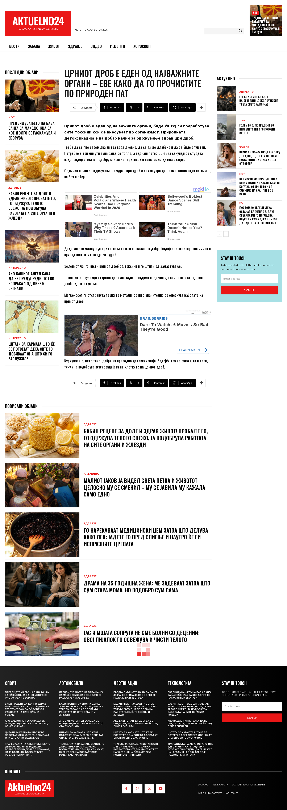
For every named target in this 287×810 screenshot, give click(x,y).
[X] (149, 788)
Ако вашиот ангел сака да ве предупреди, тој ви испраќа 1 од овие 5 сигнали (31, 281)
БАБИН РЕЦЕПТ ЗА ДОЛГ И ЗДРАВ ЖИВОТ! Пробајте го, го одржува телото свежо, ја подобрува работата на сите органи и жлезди (32, 206)
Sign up (249, 290)
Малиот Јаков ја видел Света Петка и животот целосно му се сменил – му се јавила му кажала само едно (144, 487)
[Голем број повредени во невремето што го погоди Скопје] (226, 127)
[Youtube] (160, 788)
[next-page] (226, 234)
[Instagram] (137, 788)
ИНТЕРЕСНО (17, 268)
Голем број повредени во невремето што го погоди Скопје (257, 129)
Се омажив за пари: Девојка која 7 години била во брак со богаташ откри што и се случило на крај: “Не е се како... (259, 186)
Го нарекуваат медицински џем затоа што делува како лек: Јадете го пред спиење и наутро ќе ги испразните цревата (146, 537)
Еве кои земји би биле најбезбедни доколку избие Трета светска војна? (258, 100)
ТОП (242, 120)
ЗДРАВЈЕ (14, 188)
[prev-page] (219, 234)
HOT (255, 12)
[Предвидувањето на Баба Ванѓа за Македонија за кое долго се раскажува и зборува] (32, 96)
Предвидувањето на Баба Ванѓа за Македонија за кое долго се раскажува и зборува (265, 25)
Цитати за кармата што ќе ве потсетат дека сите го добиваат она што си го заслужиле (31, 351)
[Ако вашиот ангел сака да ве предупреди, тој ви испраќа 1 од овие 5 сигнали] (32, 246)
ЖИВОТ (244, 147)
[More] (201, 107)
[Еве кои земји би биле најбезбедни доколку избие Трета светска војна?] (226, 98)
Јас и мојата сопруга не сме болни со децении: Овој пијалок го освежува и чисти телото (142, 636)
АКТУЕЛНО (91, 474)
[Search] (240, 31)
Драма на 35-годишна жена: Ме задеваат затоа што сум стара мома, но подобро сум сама (147, 586)
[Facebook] (126, 788)
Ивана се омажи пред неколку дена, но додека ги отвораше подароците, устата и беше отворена (259, 158)
